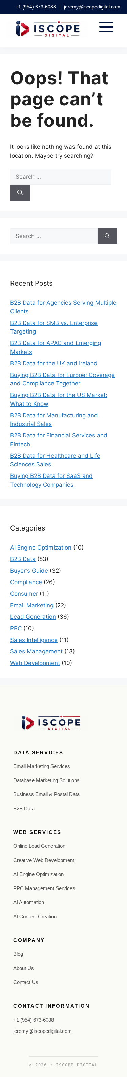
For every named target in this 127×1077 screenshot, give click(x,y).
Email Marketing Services (41, 766)
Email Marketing (32, 605)
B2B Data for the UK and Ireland (54, 363)
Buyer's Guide (29, 570)
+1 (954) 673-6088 (36, 7)
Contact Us (25, 982)
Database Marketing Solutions (46, 780)
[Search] (20, 193)
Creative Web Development (43, 860)
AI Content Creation (35, 916)
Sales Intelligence (34, 639)
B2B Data (23, 559)
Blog (18, 954)
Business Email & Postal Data (46, 794)
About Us (23, 968)
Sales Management (36, 651)
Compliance (26, 582)
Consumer (24, 593)
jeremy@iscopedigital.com (92, 7)
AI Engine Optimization (40, 547)
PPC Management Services (44, 888)
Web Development (35, 663)
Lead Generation (33, 616)
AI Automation (28, 902)
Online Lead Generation (39, 846)
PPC (16, 628)
